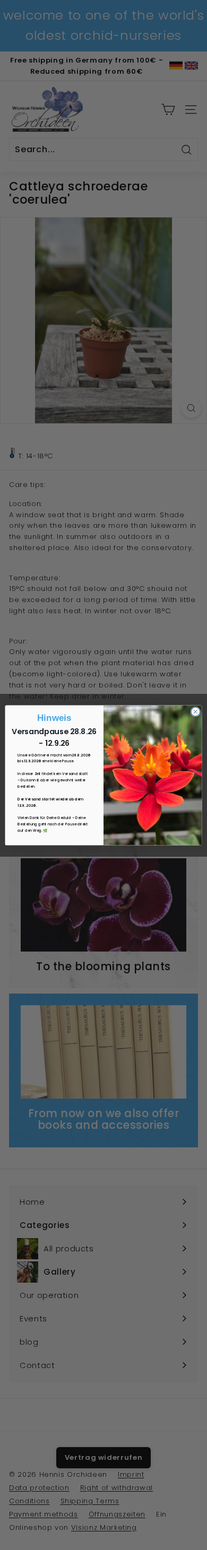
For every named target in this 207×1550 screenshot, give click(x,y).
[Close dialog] (195, 711)
